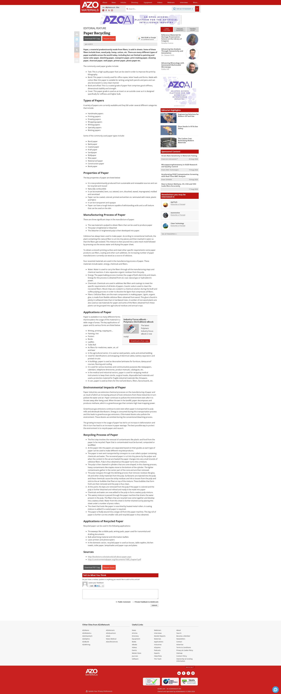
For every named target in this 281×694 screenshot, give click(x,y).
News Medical (111, 639)
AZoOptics (86, 639)
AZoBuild (85, 642)
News (134, 630)
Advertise (179, 645)
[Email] (76, 60)
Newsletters (180, 639)
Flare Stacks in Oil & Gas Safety (188, 127)
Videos (134, 647)
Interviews (158, 633)
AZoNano (85, 630)
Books (134, 642)
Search (178, 633)
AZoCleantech (87, 636)
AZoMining (86, 645)
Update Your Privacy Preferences (100, 691)
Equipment (136, 639)
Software (135, 659)
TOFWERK (168, 179)
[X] (76, 49)
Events (134, 650)
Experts (157, 653)
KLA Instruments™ (171, 159)
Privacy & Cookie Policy (184, 650)
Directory (134, 2)
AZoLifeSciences (112, 642)
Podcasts (157, 650)
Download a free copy (140, 341)
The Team (157, 659)
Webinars (157, 630)
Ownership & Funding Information (184, 660)
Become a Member (183, 636)
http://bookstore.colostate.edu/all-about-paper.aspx (109, 556)
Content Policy (181, 656)
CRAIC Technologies (172, 170)
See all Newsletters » (169, 234)
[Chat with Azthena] (275, 689)
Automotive (175, 213)
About (178, 630)
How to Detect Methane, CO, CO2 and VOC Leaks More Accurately (178, 185)
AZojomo (157, 647)
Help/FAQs (158, 656)
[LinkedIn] (76, 39)
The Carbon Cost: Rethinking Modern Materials (186, 140)
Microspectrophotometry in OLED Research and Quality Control (179, 165)
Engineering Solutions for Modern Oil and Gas (188, 115)
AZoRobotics (86, 633)
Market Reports (159, 636)
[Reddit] (76, 55)
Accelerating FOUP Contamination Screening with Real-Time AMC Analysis (179, 175)
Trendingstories (192, 29)
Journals (135, 656)
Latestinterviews (166, 29)
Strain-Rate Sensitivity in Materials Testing (179, 156)
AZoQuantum (111, 633)
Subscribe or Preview (178, 204)
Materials (157, 639)
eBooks (134, 645)
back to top (189, 667)
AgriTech (174, 202)
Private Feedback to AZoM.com (146, 602)
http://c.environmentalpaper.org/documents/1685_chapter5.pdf (114, 559)
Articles (134, 633)
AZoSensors (110, 630)
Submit (154, 605)
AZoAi (108, 636)
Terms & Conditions (183, 647)
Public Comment (124, 602)
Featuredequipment (179, 29)
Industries (158, 645)
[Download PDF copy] (76, 34)
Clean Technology (177, 223)
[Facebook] (76, 44)
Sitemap (179, 653)
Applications (158, 642)
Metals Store (136, 653)
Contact (179, 642)
